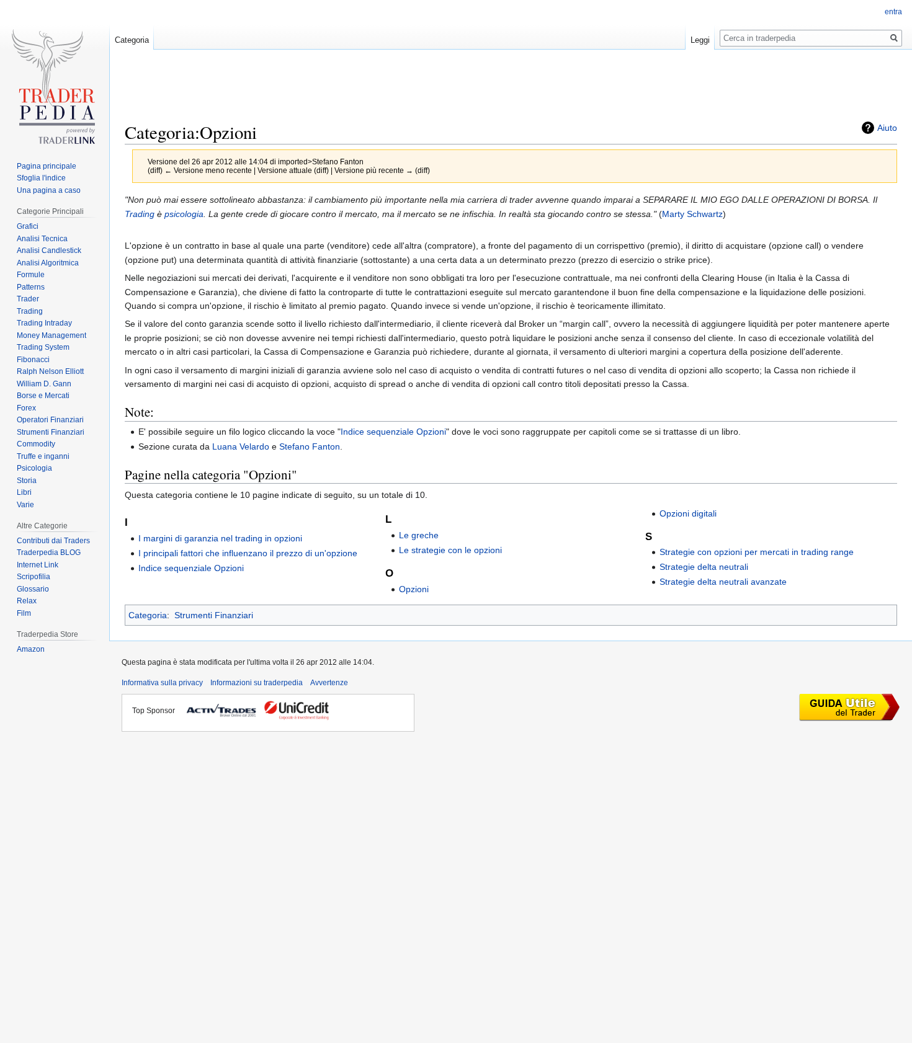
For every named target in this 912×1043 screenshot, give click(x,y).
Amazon (31, 649)
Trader (28, 299)
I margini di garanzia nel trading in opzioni (220, 538)
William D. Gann (44, 383)
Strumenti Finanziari (213, 615)
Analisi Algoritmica (48, 263)
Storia (27, 480)
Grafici (27, 226)
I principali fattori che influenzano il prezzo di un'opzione (247, 553)
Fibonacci (33, 359)
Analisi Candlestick (49, 250)
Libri (24, 492)
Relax (27, 601)
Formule (31, 274)
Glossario (33, 589)
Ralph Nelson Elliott (50, 371)
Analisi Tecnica (42, 238)
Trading (139, 214)
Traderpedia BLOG (49, 552)
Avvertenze (329, 682)
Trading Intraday (44, 323)
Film (24, 613)
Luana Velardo (240, 446)
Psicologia (34, 468)
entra (893, 11)
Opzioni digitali (688, 513)
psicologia (183, 214)
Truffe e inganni (43, 456)
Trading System (43, 347)
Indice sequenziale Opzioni (393, 432)
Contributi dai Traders (53, 540)
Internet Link (37, 565)
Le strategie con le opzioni (450, 550)
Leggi (700, 40)
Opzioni (414, 589)
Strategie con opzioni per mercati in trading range (756, 552)
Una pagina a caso (49, 190)
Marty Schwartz (692, 214)
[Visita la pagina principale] (54, 91)
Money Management (51, 335)
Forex (26, 408)
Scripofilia (33, 576)
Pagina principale (46, 166)
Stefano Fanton (309, 446)
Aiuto (887, 128)
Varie (25, 504)
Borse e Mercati (43, 395)
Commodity (36, 444)
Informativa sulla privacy (162, 682)
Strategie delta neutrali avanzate (723, 582)
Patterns (31, 287)
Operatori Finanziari (50, 419)
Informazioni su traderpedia (256, 682)
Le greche (419, 535)
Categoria (147, 615)
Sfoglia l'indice (41, 178)
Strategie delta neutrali (703, 567)
